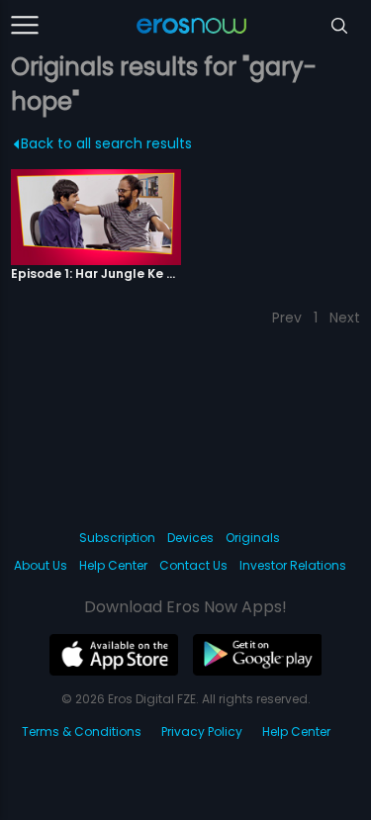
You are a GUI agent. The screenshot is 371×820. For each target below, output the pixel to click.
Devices (190, 537)
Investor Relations (292, 565)
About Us (40, 565)
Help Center (113, 565)
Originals (253, 537)
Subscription (117, 537)
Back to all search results (106, 143)
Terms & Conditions (81, 731)
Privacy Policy (201, 731)
